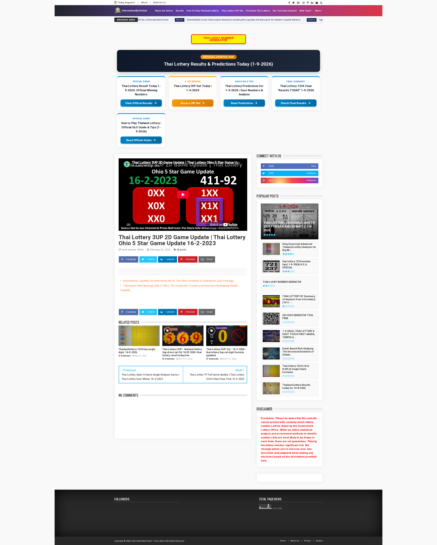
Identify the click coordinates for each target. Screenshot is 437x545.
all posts (182, 249)
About (144, 2)
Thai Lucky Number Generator (218, 39)
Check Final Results (293, 103)
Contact (319, 541)
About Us (295, 541)
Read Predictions (242, 103)
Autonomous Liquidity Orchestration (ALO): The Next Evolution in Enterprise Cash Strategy (178, 280)
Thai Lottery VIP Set (232, 10)
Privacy (307, 541)
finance (269, 19)
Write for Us (159, 2)
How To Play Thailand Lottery (202, 10)
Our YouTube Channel (285, 10)
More (318, 10)
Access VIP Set (191, 103)
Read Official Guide (139, 140)
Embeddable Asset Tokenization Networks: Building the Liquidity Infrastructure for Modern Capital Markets (201, 19)
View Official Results (138, 103)
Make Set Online (164, 10)
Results (180, 10)
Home (283, 541)
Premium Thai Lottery (258, 10)
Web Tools (305, 10)
